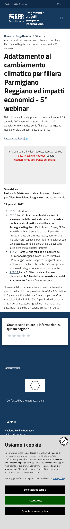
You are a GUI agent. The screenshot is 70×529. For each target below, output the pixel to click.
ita (58, 4)
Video (38, 36)
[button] (62, 18)
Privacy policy (59, 478)
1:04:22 (14, 252)
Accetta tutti (35, 500)
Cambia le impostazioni (35, 511)
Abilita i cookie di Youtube (31, 155)
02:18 (13, 215)
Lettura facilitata (14, 138)
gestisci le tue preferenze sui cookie (34, 160)
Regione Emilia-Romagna (16, 4)
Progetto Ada (23, 36)
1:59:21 (14, 272)
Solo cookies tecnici (35, 490)
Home (7, 36)
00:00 (13, 211)
